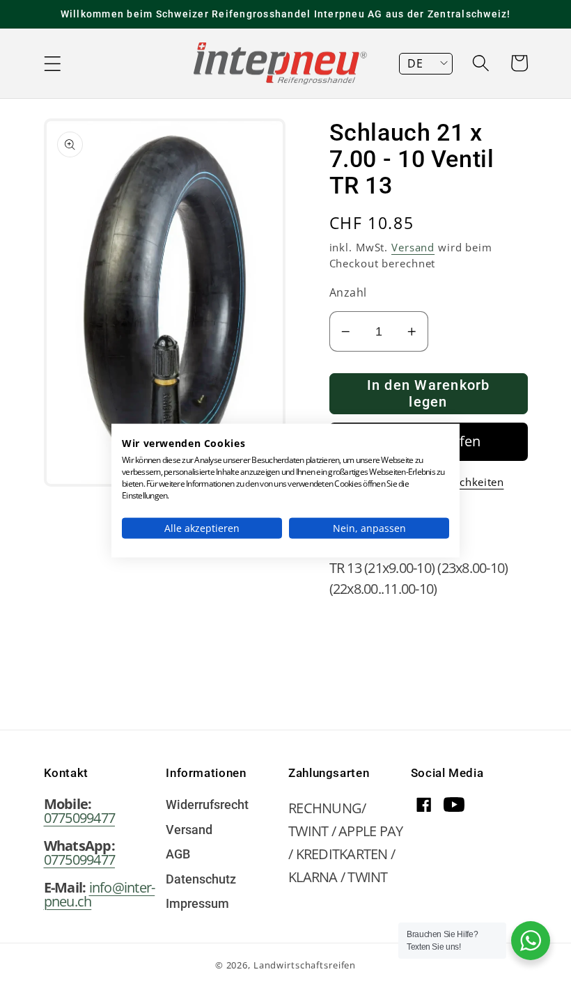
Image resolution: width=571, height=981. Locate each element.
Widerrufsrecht (207, 805)
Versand (413, 247)
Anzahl (348, 292)
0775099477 (80, 817)
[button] (52, 64)
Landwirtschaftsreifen (304, 965)
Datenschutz (201, 880)
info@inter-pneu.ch (99, 894)
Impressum (197, 904)
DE (415, 63)
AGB (178, 855)
